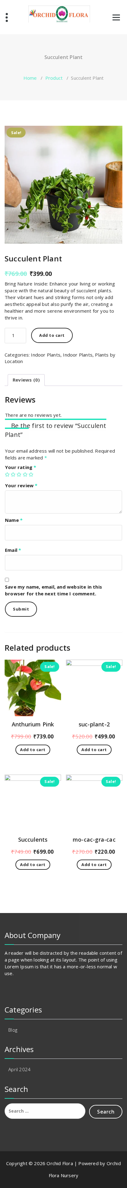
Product (54, 78)
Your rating (20, 467)
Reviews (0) (26, 380)
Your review (21, 485)
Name (14, 520)
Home (30, 78)
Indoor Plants (45, 355)
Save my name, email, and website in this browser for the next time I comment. (53, 590)
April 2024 (19, 1069)
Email (13, 550)
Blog (12, 1030)
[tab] (26, 380)
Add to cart (52, 335)
